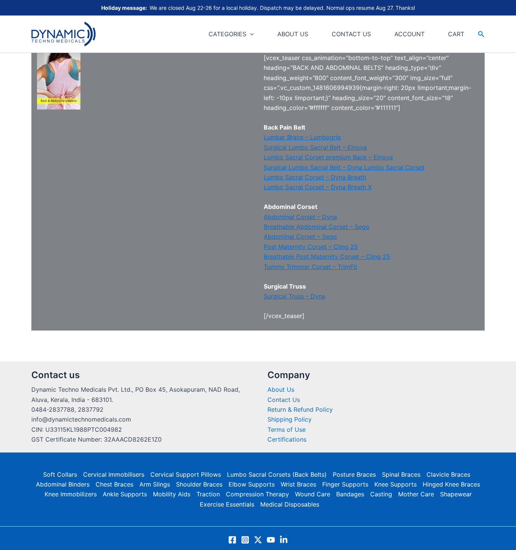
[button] (250, 34)
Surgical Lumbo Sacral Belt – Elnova (315, 147)
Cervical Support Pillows (185, 474)
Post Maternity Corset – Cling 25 (311, 246)
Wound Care (312, 494)
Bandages (350, 494)
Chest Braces (114, 484)
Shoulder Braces (199, 484)
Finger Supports (345, 484)
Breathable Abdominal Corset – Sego (316, 226)
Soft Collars (60, 474)
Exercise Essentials (227, 504)
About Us (280, 389)
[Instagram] (245, 540)
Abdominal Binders (63, 484)
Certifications (286, 439)
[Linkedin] (284, 540)
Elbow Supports (252, 484)
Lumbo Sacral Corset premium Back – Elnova (328, 157)
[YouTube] (271, 540)
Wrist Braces (298, 484)
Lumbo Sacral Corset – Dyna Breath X (318, 187)
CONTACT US (351, 34)
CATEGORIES (227, 34)
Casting (381, 494)
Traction (208, 494)
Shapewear (456, 494)
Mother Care (416, 494)
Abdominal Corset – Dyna (300, 217)
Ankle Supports (125, 494)
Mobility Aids (171, 494)
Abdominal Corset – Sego (300, 236)
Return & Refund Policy (300, 409)
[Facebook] (232, 540)
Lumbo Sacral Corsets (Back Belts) (277, 474)
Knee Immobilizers (71, 494)
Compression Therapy (257, 494)
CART (456, 34)
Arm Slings (154, 484)
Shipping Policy (289, 419)
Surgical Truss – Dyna (294, 296)
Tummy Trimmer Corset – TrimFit (310, 266)
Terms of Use (286, 429)
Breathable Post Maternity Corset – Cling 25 (327, 256)
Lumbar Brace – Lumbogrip (302, 137)
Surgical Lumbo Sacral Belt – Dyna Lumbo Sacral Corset (344, 167)
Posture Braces (354, 474)
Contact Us (283, 399)
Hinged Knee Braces (451, 484)
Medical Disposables (289, 504)
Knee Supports (395, 484)
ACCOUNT (409, 34)
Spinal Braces (401, 474)
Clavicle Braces (448, 474)
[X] (258, 540)
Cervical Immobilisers (113, 474)
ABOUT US (292, 34)
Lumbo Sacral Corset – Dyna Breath (315, 177)
